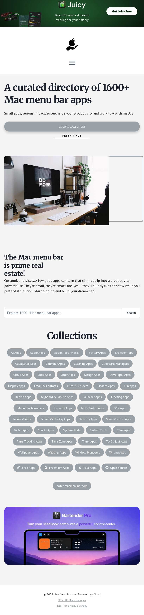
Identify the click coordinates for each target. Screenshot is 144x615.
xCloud (96, 594)
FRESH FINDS (72, 135)
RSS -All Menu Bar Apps (72, 600)
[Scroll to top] (134, 600)
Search (131, 313)
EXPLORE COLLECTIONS (72, 126)
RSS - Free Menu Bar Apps (72, 605)
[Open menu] (72, 62)
